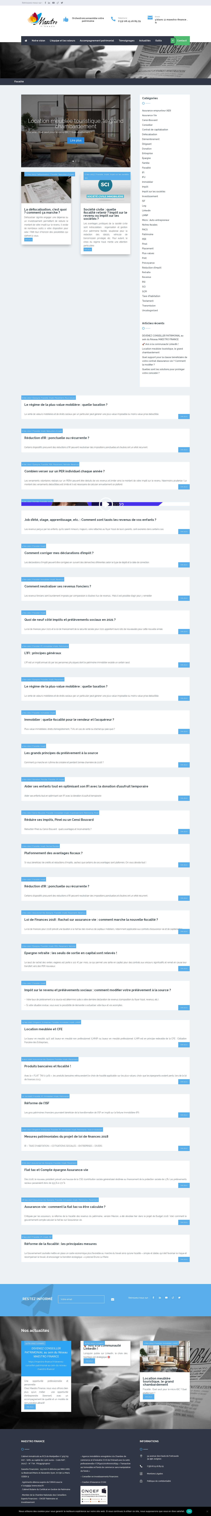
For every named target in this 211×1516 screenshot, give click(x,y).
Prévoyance (148, 263)
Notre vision (38, 41)
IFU (143, 177)
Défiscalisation (43, 174)
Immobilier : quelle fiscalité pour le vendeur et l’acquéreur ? (69, 719)
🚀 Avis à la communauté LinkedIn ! (160, 344)
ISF (143, 201)
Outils (158, 41)
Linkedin (146, 210)
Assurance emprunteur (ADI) (156, 110)
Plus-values (148, 253)
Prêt (144, 258)
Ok (189, 1511)
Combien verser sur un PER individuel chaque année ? (64, 471)
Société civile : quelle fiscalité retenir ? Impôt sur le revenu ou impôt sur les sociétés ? (105, 214)
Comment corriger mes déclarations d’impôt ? (58, 553)
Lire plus (76, 140)
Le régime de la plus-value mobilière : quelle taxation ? (65, 405)
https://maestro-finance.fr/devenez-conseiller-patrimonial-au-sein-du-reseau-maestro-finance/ (46, 1365)
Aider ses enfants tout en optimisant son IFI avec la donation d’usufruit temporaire (86, 786)
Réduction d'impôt (66, 174)
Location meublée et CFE (43, 1029)
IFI (143, 172)
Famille (146, 163)
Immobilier (147, 182)
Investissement (150, 196)
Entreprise (147, 153)
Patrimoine (147, 234)
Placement (148, 248)
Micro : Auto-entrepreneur (155, 220)
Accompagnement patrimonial (97, 41)
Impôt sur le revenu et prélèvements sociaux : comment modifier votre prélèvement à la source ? (97, 990)
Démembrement (151, 139)
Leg (144, 206)
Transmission (149, 305)
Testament (148, 301)
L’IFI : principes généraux (42, 653)
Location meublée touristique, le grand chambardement (76, 123)
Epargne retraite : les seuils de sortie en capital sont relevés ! (70, 953)
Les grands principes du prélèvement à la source (61, 753)
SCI (86, 178)
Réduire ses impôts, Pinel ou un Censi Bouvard (59, 820)
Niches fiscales (149, 224)
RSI (143, 282)
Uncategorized (150, 310)
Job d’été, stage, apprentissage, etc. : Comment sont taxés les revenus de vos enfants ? (90, 520)
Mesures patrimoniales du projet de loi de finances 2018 (66, 1136)
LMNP (145, 215)
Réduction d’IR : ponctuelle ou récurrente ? (56, 438)
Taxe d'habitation (151, 296)
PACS (145, 229)
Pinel (144, 244)
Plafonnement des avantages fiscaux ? (53, 853)
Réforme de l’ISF (36, 1103)
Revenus (146, 277)
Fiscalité (53, 174)
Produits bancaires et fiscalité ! (47, 1066)
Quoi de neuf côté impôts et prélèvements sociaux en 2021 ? (70, 620)
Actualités (144, 41)
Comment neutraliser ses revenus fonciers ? (57, 586)
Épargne (146, 158)
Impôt (106, 174)
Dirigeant (147, 144)
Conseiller (147, 125)
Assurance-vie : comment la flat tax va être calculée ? (64, 1207)
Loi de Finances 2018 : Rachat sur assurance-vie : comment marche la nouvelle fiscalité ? (91, 919)
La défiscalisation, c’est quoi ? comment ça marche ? (45, 211)
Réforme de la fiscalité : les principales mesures (60, 1244)
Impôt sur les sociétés (119, 174)
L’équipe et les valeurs (62, 41)
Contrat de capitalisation (155, 129)
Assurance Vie (149, 115)
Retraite (146, 272)
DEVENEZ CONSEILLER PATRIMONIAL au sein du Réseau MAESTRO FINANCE (46, 1352)
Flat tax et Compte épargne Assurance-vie (56, 1170)
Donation (147, 149)
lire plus (28, 239)
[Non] (207, 1511)
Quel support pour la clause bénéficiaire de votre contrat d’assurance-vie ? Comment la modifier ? (164, 361)
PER (144, 239)
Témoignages (126, 41)
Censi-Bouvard (149, 120)
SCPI (144, 291)
